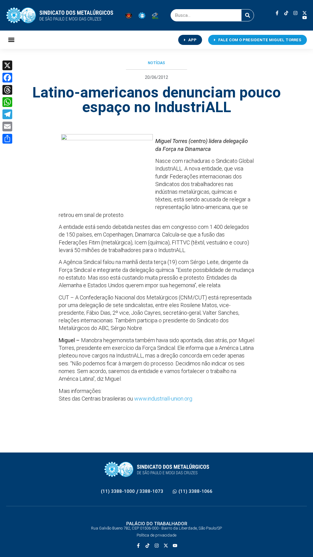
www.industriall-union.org (163, 398)
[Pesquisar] (247, 15)
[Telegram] (7, 114)
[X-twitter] (304, 13)
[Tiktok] (286, 13)
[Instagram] (295, 13)
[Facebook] (7, 77)
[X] (7, 65)
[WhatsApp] (7, 102)
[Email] (7, 126)
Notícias (156, 63)
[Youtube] (304, 17)
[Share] (7, 139)
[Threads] (7, 90)
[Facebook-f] (277, 13)
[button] (11, 40)
